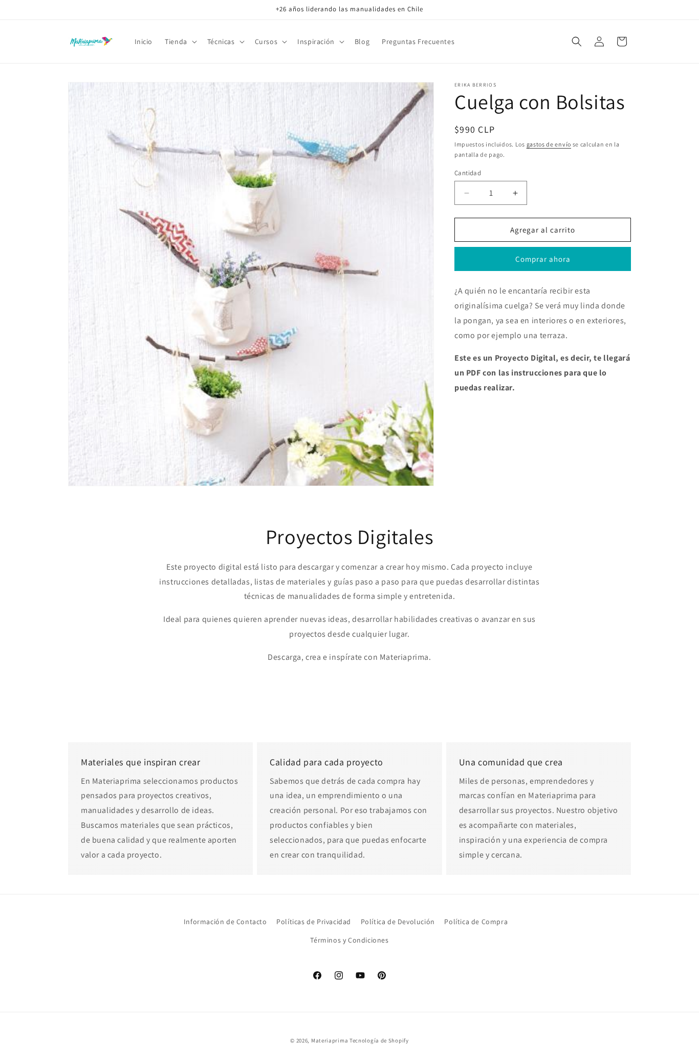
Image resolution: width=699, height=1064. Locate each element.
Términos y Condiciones (349, 939)
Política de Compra (476, 921)
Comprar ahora (543, 259)
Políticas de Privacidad (313, 921)
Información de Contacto (225, 921)
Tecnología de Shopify (379, 1040)
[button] (180, 41)
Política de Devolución (398, 921)
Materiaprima (329, 1040)
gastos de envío (549, 144)
